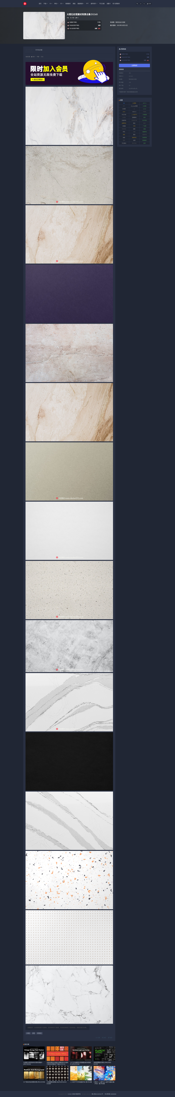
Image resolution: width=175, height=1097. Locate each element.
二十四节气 (134, 114)
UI (134, 108)
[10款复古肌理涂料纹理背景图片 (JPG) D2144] (34, 1053)
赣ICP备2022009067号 (97, 1094)
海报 (104, 1037)
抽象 (134, 129)
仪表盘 (124, 117)
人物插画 (144, 114)
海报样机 (144, 131)
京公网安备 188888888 (110, 1094)
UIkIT (124, 111)
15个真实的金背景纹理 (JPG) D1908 (34, 1082)
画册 (124, 137)
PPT (87, 3)
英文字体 (134, 143)
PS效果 (144, 106)
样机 (124, 131)
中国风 (144, 111)
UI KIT (144, 108)
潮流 (134, 134)
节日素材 (124, 143)
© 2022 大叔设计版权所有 (74, 1094)
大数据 (124, 126)
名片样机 (144, 120)
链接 (110, 1037)
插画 (144, 129)
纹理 (33, 1033)
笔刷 (124, 140)
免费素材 (117, 3)
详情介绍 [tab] (29, 50)
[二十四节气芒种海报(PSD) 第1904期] (81, 1073)
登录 (149, 3)
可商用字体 (134, 120)
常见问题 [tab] (39, 50)
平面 (68, 17)
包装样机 (124, 120)
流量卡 (109, 3)
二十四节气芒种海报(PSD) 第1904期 (81, 1082)
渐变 (124, 134)
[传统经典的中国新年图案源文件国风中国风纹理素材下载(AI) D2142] (57, 1053)
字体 (134, 126)
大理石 (28, 1033)
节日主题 (102, 3)
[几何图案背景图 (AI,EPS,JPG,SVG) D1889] (57, 1073)
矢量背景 (144, 137)
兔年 (144, 117)
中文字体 (124, 114)
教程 (74, 3)
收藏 (98, 1037)
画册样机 (134, 137)
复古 (144, 123)
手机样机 (124, 129)
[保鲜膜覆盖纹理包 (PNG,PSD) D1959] (104, 1053)
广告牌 (144, 126)
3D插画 (134, 103)
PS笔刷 (124, 108)
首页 (40, 3)
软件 (144, 143)
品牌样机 (124, 123)
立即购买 (134, 65)
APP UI (144, 103)
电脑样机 (144, 134)
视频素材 (68, 3)
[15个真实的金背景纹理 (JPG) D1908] (34, 1073)
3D (124, 103)
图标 (134, 123)
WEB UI (134, 111)
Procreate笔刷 (134, 106)
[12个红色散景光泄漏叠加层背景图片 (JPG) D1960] (81, 1053)
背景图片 (39, 1033)
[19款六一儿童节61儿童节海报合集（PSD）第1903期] (104, 1073)
